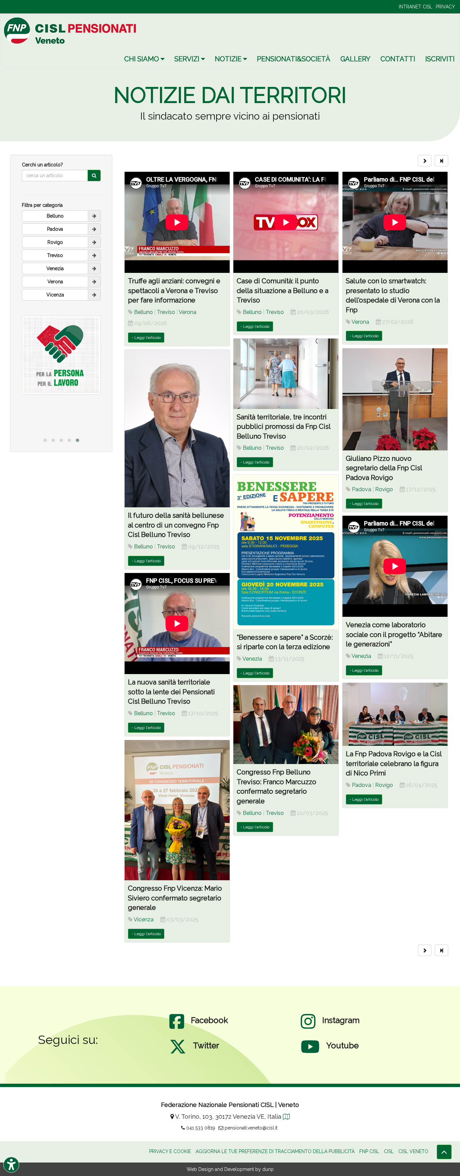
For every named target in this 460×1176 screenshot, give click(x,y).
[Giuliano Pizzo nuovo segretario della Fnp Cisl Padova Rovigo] (395, 399)
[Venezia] (94, 268)
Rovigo (384, 489)
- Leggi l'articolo (146, 337)
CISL (389, 1151)
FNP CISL (369, 1151)
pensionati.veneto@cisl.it (250, 1128)
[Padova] (94, 229)
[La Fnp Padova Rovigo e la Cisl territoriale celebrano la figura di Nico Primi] (395, 714)
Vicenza (144, 919)
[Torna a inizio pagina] (444, 1152)
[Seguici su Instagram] (308, 1028)
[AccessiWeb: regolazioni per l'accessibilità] (11, 1165)
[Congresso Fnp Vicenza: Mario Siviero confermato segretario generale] (177, 810)
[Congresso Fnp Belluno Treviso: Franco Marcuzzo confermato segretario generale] (285, 724)
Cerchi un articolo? (42, 164)
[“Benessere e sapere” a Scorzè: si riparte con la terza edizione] (285, 552)
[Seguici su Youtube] (310, 1053)
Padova (361, 489)
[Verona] (94, 281)
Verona (187, 312)
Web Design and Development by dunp (230, 1169)
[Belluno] (94, 216)
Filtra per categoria (42, 205)
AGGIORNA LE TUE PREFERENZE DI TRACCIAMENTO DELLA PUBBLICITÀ (275, 1151)
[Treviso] (94, 255)
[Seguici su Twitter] (177, 1053)
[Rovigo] (94, 242)
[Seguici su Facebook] (176, 1028)
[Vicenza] (94, 294)
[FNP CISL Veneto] (71, 30)
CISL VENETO (413, 1151)
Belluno (143, 312)
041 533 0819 (200, 1128)
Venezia (252, 659)
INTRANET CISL (415, 6)
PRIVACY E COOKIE (170, 1151)
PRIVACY (445, 6)
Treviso (166, 312)
